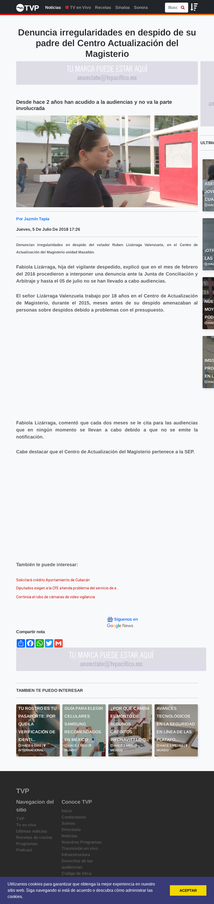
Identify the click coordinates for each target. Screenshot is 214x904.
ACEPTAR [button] (188, 890)
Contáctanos (74, 817)
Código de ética (76, 873)
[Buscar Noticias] (182, 8)
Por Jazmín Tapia (32, 219)
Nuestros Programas (82, 842)
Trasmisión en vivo (80, 848)
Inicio (67, 811)
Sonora (141, 7)
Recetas (103, 7)
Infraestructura (76, 854)
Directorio (71, 829)
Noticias (53, 7)
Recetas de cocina (34, 837)
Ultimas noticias (31, 831)
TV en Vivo (80, 7)
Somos (68, 823)
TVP (20, 818)
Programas (27, 843)
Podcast (24, 850)
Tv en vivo (26, 825)
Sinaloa (122, 7)
